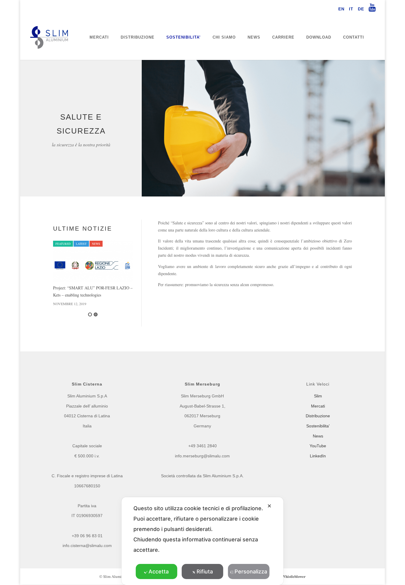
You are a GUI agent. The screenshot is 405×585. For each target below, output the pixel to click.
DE (361, 9)
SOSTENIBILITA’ (183, 37)
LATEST (81, 244)
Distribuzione (318, 415)
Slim (318, 396)
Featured (63, 244)
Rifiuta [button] (205, 571)
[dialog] (202, 541)
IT (351, 9)
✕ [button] (269, 506)
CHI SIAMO (224, 37)
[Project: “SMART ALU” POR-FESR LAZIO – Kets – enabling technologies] (93, 261)
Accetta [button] (159, 571)
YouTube (318, 445)
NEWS (254, 37)
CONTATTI (353, 37)
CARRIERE (283, 37)
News (96, 244)
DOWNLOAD (318, 37)
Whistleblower (294, 576)
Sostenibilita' (318, 426)
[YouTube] (372, 9)
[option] (93, 273)
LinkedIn (318, 456)
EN (341, 9)
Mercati (318, 406)
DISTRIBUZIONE (137, 37)
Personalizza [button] (251, 571)
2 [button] (96, 314)
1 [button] (90, 314)
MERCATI (99, 37)
